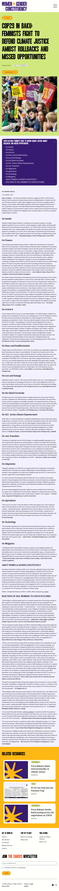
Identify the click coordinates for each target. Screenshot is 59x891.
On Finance (10, 150)
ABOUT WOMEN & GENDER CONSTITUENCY (21, 179)
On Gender (10, 147)
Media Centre (24, 840)
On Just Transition (12, 166)
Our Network (5, 842)
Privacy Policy (22, 867)
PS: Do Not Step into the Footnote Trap (42, 789)
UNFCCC (32, 571)
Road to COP (42, 842)
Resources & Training (26, 837)
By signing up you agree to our (15, 867)
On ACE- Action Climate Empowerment (20, 163)
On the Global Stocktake (15, 160)
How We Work (5, 840)
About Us (4, 837)
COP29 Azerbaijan (28, 712)
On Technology (11, 174)
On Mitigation (11, 177)
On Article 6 (10, 152)
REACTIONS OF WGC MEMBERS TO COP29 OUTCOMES (25, 182)
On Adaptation (11, 168)
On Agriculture (11, 171)
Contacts (4, 848)
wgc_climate (45, 592)
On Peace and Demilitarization (17, 155)
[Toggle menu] (55, 6)
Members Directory (7, 845)
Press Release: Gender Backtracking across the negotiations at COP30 (42, 812)
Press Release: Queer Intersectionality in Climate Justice (40, 769)
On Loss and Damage (13, 158)
